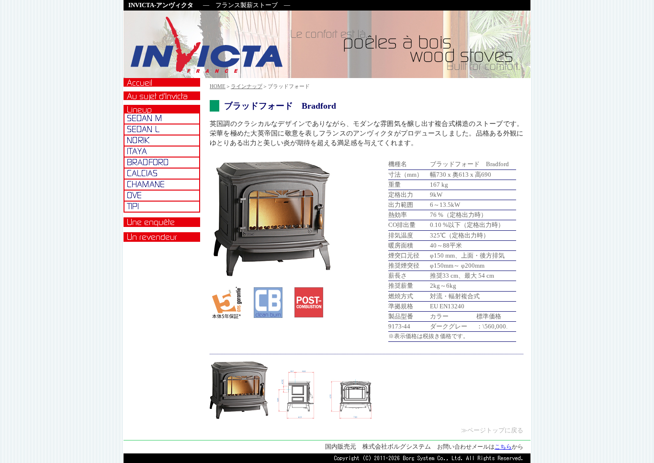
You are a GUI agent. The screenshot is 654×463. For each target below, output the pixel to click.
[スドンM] (161, 118)
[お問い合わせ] (162, 222)
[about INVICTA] (162, 95)
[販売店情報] (162, 237)
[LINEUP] (162, 109)
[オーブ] (161, 196)
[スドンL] (161, 129)
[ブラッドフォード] (161, 163)
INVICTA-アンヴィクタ (160, 5)
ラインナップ (246, 86)
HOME (218, 86)
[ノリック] (161, 141)
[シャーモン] (161, 185)
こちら (503, 447)
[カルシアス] (161, 174)
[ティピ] (161, 207)
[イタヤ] (161, 152)
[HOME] (162, 82)
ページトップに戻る (495, 430)
